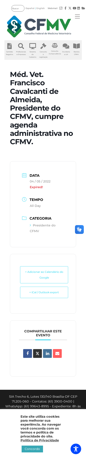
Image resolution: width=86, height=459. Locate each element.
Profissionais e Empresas (21, 53)
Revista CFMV (76, 53)
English (40, 8)
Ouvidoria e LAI (66, 53)
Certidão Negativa (9, 53)
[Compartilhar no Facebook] (27, 353)
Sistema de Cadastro (32, 54)
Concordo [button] (32, 449)
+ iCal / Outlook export (44, 292)
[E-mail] (57, 353)
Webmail (53, 8)
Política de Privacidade (40, 440)
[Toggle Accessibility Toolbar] (76, 449)
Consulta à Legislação (43, 54)
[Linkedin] (47, 353)
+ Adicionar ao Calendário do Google (44, 274)
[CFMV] (39, 26)
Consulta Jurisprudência (55, 52)
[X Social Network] (37, 353)
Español (30, 8)
